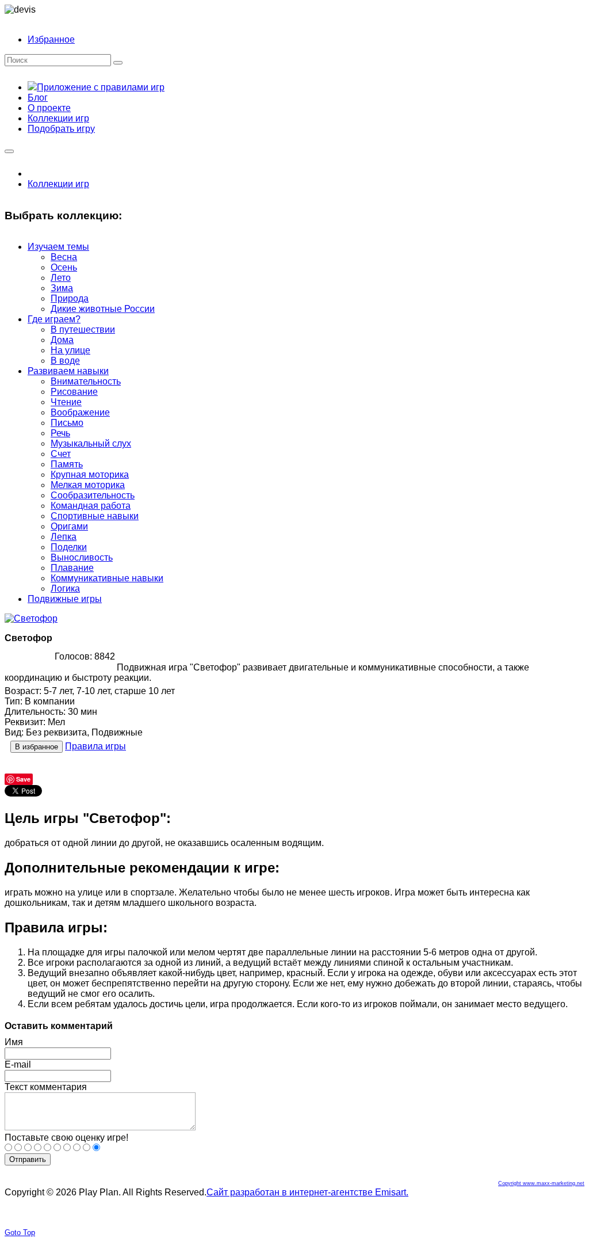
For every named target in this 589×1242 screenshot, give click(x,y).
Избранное (51, 39)
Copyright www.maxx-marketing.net (541, 1183)
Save (23, 779)
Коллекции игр (58, 184)
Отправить (27, 1159)
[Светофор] (31, 618)
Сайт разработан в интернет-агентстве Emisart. (307, 1192)
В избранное (36, 746)
